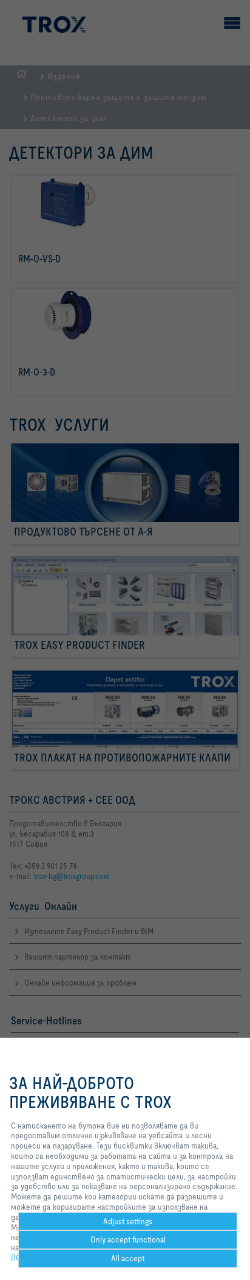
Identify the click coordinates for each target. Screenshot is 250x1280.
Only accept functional (128, 1239)
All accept (127, 1258)
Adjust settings (127, 1221)
